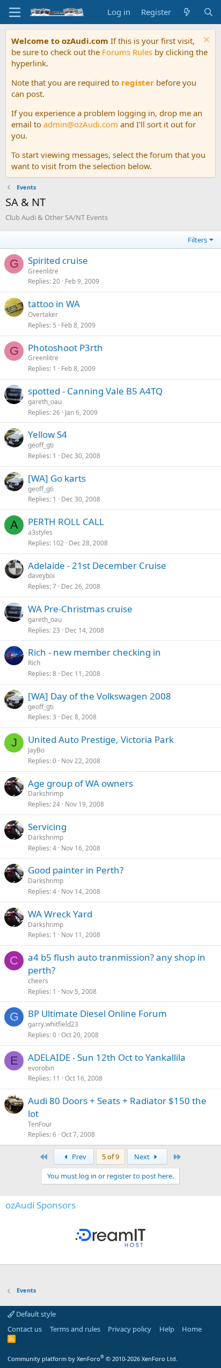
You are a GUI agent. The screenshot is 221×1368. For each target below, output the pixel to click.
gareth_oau (45, 401)
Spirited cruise (58, 260)
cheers (38, 980)
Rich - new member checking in (94, 652)
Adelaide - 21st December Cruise (97, 565)
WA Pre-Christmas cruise (80, 609)
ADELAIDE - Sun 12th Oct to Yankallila (107, 1057)
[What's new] (186, 12)
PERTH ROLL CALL (66, 521)
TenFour (40, 1124)
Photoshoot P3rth (65, 347)
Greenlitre (43, 271)
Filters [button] (197, 240)
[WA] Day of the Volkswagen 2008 (99, 696)
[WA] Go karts (57, 478)
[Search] (208, 12)
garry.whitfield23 (53, 1024)
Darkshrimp (45, 793)
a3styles (40, 532)
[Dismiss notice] (205, 41)
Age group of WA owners (80, 783)
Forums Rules (127, 52)
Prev (78, 1156)
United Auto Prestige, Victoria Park (101, 739)
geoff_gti (41, 445)
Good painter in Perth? (75, 870)
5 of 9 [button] (110, 1156)
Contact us (25, 1329)
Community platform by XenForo (93, 1359)
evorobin (41, 1068)
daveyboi (41, 575)
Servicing (47, 826)
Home (192, 1329)
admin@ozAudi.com (80, 124)
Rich (34, 662)
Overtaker (43, 314)
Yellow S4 (47, 434)
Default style (35, 1314)
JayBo (36, 750)
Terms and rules (75, 1329)
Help (166, 1329)
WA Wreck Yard (60, 914)
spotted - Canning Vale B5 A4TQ (95, 391)
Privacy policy (129, 1329)
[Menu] (14, 12)
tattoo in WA (54, 304)
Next (142, 1156)
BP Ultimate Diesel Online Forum (97, 1013)
